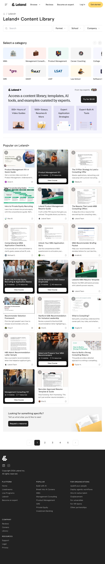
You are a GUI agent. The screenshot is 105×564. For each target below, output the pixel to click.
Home (4, 486)
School (75, 28)
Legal (4, 544)
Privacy (5, 548)
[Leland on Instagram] (8, 465)
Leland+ (12, 14)
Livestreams (7, 489)
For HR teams (76, 504)
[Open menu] (6, 5)
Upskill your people (78, 486)
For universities (76, 500)
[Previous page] (29, 443)
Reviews (5, 524)
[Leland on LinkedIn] (3, 465)
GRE (38, 504)
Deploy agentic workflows (81, 489)
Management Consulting (46, 497)
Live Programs (8, 493)
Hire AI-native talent (78, 493)
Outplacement (76, 497)
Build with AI (41, 486)
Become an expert (10, 500)
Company (92, 28)
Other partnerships (78, 507)
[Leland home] (19, 4)
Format (59, 28)
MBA (38, 493)
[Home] (4, 14)
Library (5, 531)
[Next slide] (100, 43)
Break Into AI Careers (45, 489)
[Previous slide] (95, 43)
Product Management (45, 500)
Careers (5, 527)
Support (5, 540)
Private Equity (42, 507)
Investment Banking (44, 511)
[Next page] (75, 443)
